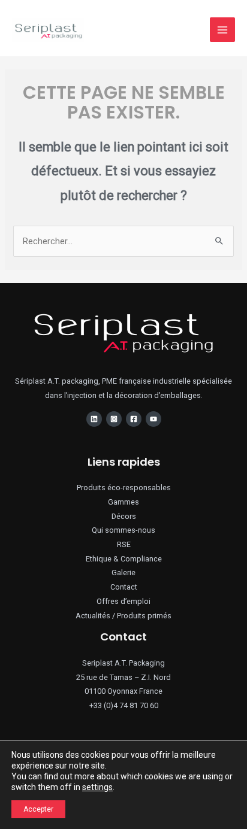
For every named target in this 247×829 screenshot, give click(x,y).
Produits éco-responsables (124, 487)
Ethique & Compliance (124, 558)
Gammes (123, 501)
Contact (123, 586)
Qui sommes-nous (123, 530)
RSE (124, 544)
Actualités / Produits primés (123, 615)
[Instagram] (114, 419)
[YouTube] (153, 419)
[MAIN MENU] (222, 29)
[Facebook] (133, 419)
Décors (124, 516)
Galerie (123, 572)
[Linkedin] (94, 419)
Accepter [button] (38, 809)
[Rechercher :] (123, 241)
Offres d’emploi (123, 601)
